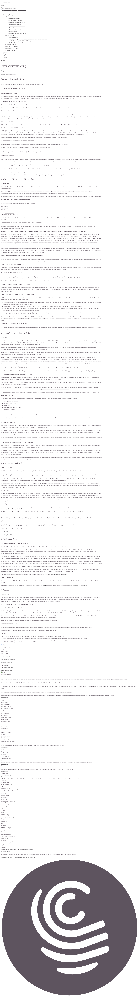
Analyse (2, 745)
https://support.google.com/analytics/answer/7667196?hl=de (54, 525)
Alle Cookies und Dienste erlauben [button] (27, 857)
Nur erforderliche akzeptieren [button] (15, 849)
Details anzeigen (4, 697)
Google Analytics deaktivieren (7, 534)
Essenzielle (3, 695)
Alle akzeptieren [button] (4, 849)
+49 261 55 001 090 (5, 656)
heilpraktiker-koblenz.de (6, 662)
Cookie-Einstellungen (5, 531)
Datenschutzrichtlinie (5, 851)
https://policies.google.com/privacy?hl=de (56, 574)
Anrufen (2, 5)
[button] (69, 927)
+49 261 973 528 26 (9, 213)
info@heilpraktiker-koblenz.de (8, 659)
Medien (2, 769)
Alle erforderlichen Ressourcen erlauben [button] (10, 857)
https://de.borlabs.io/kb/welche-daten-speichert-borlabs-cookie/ (54, 389)
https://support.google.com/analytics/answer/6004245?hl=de (72, 511)
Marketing (3, 762)
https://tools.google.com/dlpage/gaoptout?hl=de (11, 508)
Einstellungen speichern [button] (27, 849)
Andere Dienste (4, 778)
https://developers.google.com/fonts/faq (38, 585)
